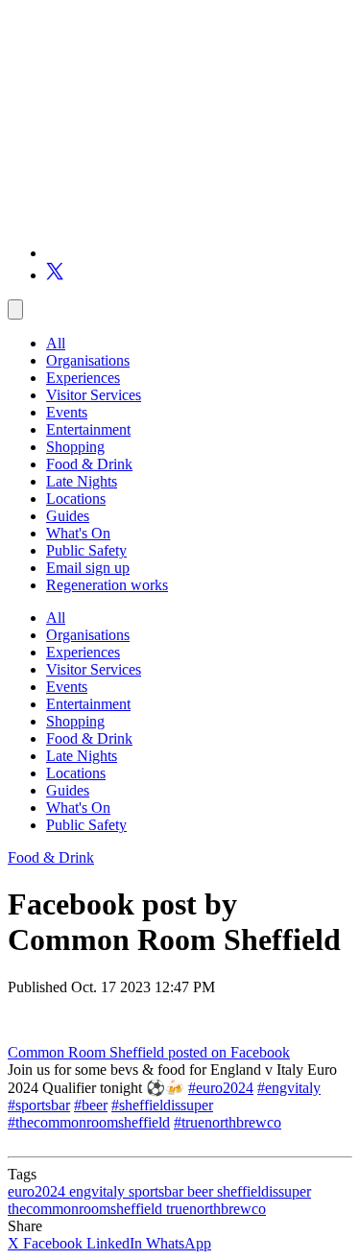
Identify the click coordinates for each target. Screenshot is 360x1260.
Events (66, 412)
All (55, 343)
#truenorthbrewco (227, 1122)
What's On (78, 533)
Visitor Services (93, 395)
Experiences (83, 377)
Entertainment (88, 429)
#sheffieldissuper (162, 1105)
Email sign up (88, 567)
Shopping (75, 447)
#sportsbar (39, 1105)
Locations (76, 498)
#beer (91, 1105)
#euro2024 (220, 1088)
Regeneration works (107, 585)
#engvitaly (289, 1088)
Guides (67, 516)
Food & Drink (89, 464)
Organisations (88, 360)
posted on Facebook (229, 1052)
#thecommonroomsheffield (89, 1122)
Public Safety (86, 550)
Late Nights (81, 481)
